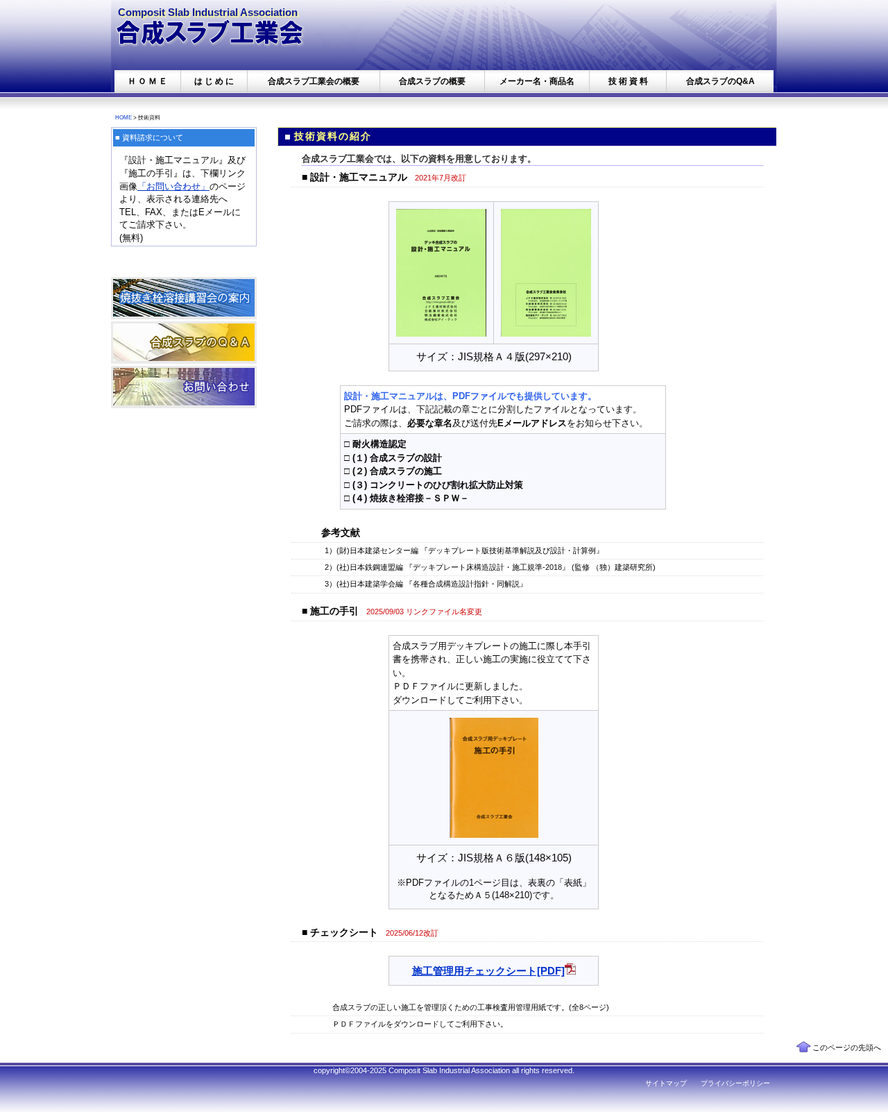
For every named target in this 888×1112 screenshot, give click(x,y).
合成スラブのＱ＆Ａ (184, 342)
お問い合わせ (184, 387)
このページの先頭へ (846, 1047)
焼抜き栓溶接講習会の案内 (184, 298)
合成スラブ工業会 (215, 38)
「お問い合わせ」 (173, 186)
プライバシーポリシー (735, 1083)
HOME (123, 117)
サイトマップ (666, 1083)
